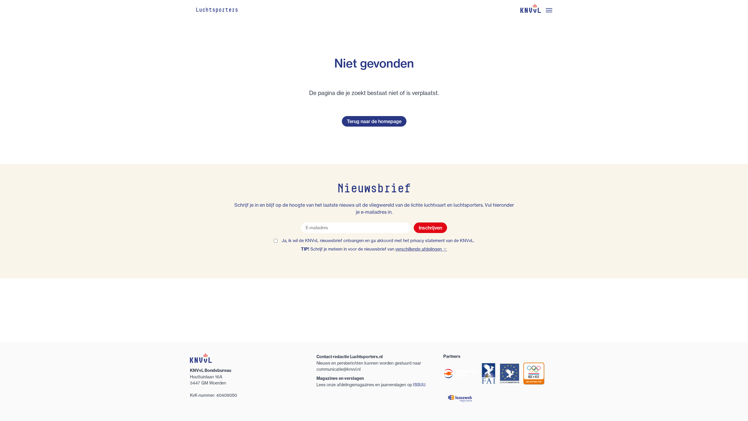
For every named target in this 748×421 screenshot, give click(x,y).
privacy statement (427, 240)
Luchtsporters (217, 10)
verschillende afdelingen (419, 249)
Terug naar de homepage (374, 121)
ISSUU (419, 384)
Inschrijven (430, 228)
